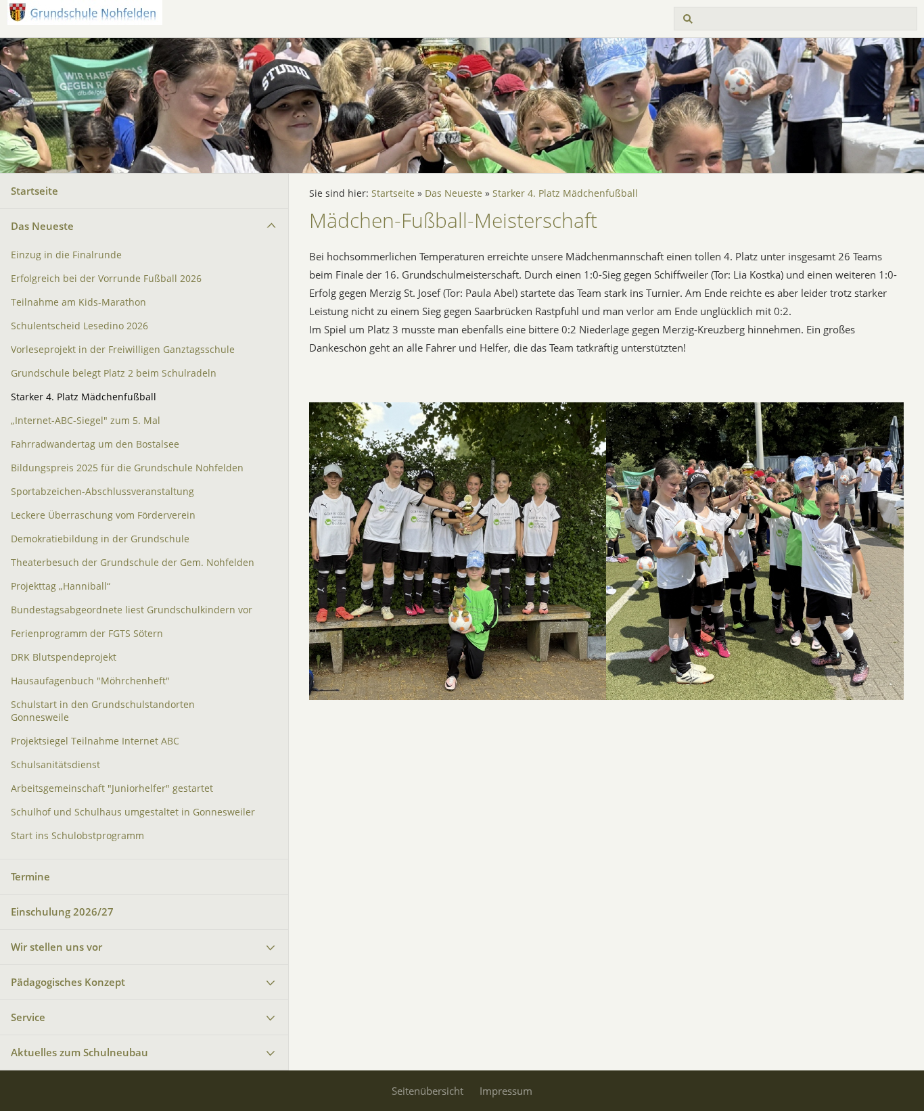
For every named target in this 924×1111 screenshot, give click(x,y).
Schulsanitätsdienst (55, 765)
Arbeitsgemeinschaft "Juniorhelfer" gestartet (112, 788)
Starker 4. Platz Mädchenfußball (83, 397)
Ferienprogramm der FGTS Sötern (87, 634)
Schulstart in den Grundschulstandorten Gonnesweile (103, 711)
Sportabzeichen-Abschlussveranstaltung (102, 492)
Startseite (34, 190)
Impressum (506, 1090)
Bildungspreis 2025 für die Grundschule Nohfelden (127, 468)
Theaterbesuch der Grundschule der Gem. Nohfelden (132, 563)
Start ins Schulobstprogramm (77, 836)
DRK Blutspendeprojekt (63, 657)
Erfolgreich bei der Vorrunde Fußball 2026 (106, 279)
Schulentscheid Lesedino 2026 (79, 326)
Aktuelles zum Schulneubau (79, 1052)
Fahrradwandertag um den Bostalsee (95, 444)
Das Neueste (42, 226)
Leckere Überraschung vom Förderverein (103, 515)
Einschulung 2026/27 (62, 911)
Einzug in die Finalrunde (66, 255)
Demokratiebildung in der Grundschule (100, 539)
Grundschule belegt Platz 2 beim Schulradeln (113, 373)
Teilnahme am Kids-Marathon (78, 302)
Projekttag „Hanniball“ (60, 586)
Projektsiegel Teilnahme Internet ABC (95, 741)
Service (28, 1017)
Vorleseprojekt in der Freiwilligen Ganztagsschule (123, 350)
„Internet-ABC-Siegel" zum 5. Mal (85, 421)
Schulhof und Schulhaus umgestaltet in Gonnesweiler (133, 812)
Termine (30, 876)
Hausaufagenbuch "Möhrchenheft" (90, 681)
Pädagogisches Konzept (68, 982)
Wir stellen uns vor (56, 946)
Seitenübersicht (427, 1090)
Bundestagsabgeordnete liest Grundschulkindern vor (131, 610)
